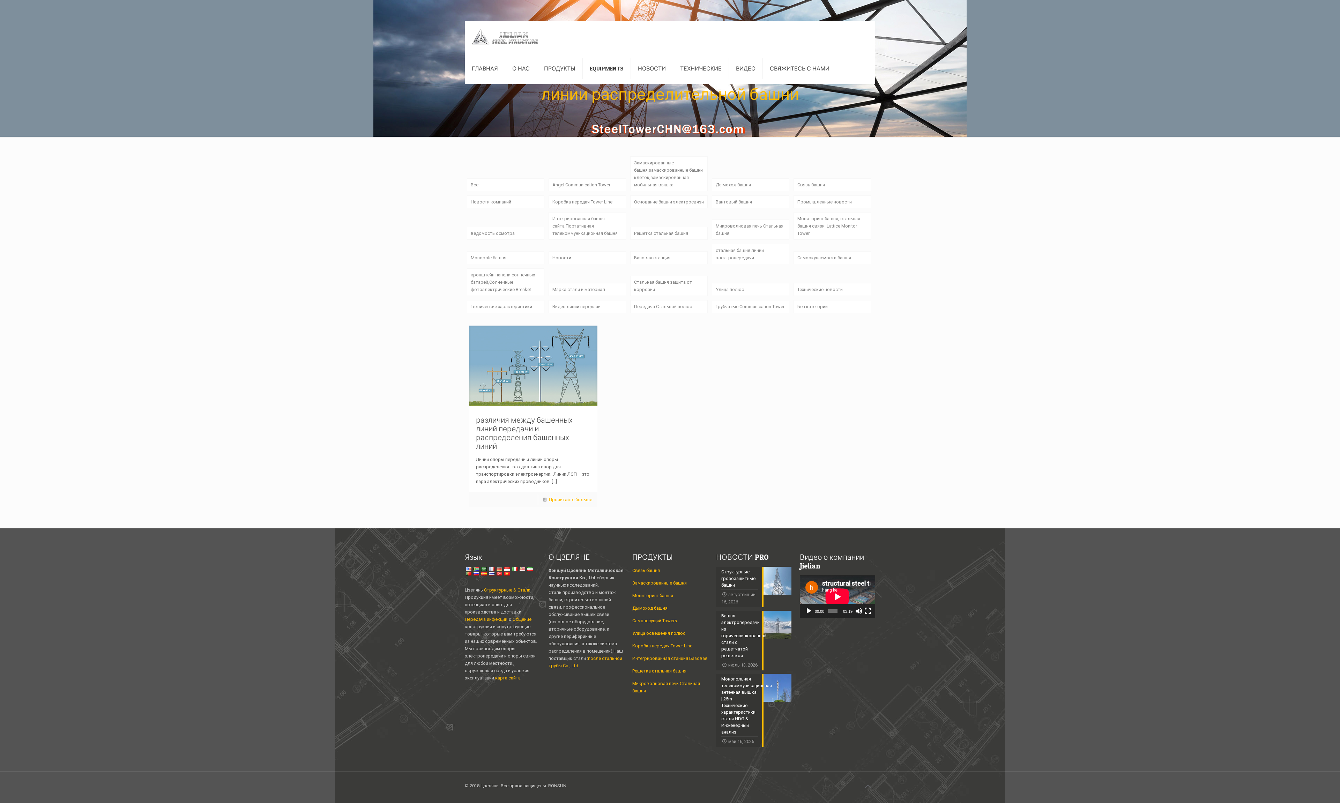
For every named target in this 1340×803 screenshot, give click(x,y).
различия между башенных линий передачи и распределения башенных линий (524, 433)
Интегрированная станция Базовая (669, 658)
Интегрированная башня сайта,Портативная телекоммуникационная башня (585, 226)
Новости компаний (491, 202)
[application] (837, 596)
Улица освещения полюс (658, 633)
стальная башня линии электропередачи (740, 254)
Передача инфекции (486, 619)
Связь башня (811, 184)
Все (474, 184)
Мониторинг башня (652, 595)
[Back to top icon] (868, 786)
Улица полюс (730, 289)
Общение (522, 619)
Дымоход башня (733, 184)
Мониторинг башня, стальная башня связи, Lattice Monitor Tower (828, 226)
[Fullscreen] (867, 611)
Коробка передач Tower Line (582, 202)
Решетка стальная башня (661, 233)
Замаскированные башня (659, 583)
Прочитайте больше (570, 499)
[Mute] (858, 611)
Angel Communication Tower (581, 184)
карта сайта (508, 678)
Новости (561, 257)
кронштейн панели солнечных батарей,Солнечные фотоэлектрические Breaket (503, 282)
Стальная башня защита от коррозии (663, 286)
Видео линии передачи (576, 306)
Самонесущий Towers (654, 620)
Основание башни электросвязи (669, 202)
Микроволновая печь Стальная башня (749, 229)
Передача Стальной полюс (663, 306)
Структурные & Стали (507, 590)
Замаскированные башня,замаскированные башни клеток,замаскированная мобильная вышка (668, 173)
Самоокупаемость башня (824, 257)
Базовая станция (652, 257)
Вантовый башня (734, 202)
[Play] (808, 611)
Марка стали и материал (578, 289)
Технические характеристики (501, 306)
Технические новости (820, 289)
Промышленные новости (824, 202)
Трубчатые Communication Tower (750, 306)
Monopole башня (488, 257)
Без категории (812, 306)
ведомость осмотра (493, 233)
